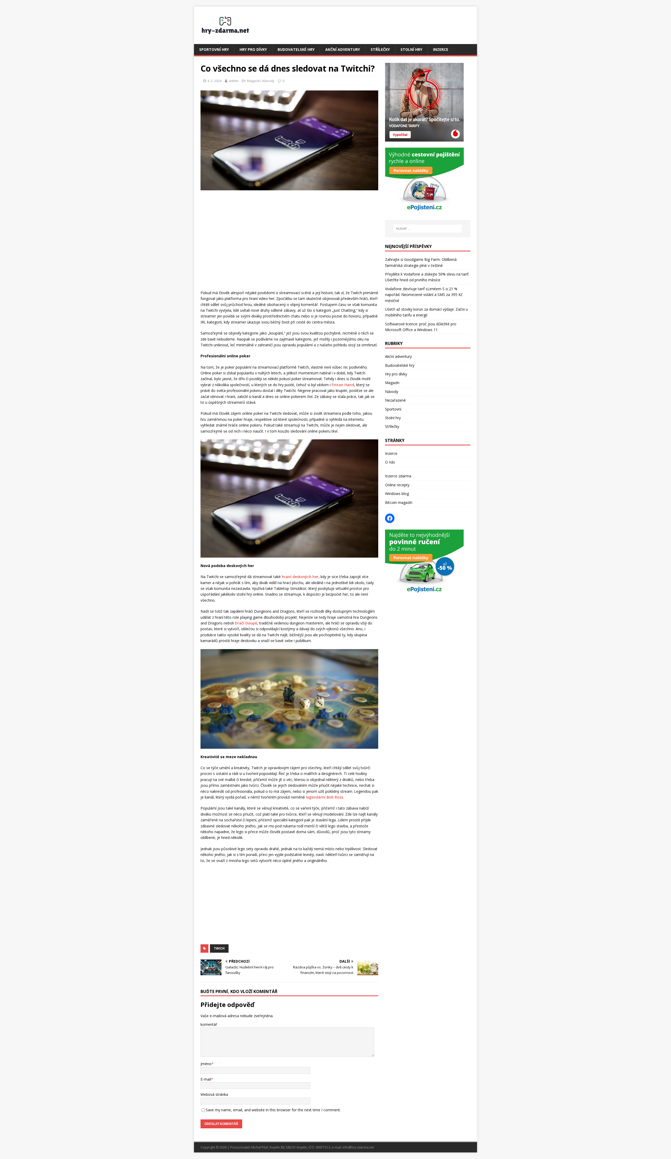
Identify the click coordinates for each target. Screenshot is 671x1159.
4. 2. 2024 (214, 80)
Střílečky (380, 49)
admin (234, 80)
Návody (268, 80)
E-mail (206, 1079)
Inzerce (440, 49)
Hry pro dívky (253, 49)
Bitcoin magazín (398, 502)
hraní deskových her (300, 576)
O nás (390, 462)
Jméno (206, 1063)
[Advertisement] (289, 245)
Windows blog (397, 493)
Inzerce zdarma (398, 475)
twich (219, 948)
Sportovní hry (214, 49)
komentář (209, 1024)
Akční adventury (342, 49)
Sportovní (393, 409)
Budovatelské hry (296, 49)
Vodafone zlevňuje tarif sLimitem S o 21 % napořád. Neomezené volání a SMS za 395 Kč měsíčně (424, 294)
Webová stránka (214, 1094)
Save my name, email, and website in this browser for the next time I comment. (273, 1109)
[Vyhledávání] (427, 228)
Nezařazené (395, 400)
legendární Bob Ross (324, 797)
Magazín (254, 80)
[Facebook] (389, 518)
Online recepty (397, 484)
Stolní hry (411, 49)
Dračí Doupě (246, 623)
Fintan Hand (343, 384)
